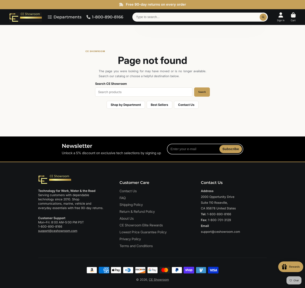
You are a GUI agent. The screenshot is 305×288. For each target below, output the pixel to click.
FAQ (122, 198)
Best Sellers (159, 105)
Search (202, 92)
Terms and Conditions (136, 246)
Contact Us (186, 105)
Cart (293, 17)
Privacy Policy (130, 239)
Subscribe (230, 149)
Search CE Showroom (111, 83)
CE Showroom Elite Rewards (141, 225)
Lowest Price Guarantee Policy (143, 232)
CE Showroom (159, 279)
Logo (25, 17)
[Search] (263, 17)
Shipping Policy (131, 205)
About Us (126, 218)
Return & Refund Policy (137, 212)
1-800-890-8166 (107, 16)
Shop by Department (126, 105)
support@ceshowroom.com (57, 231)
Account (281, 17)
